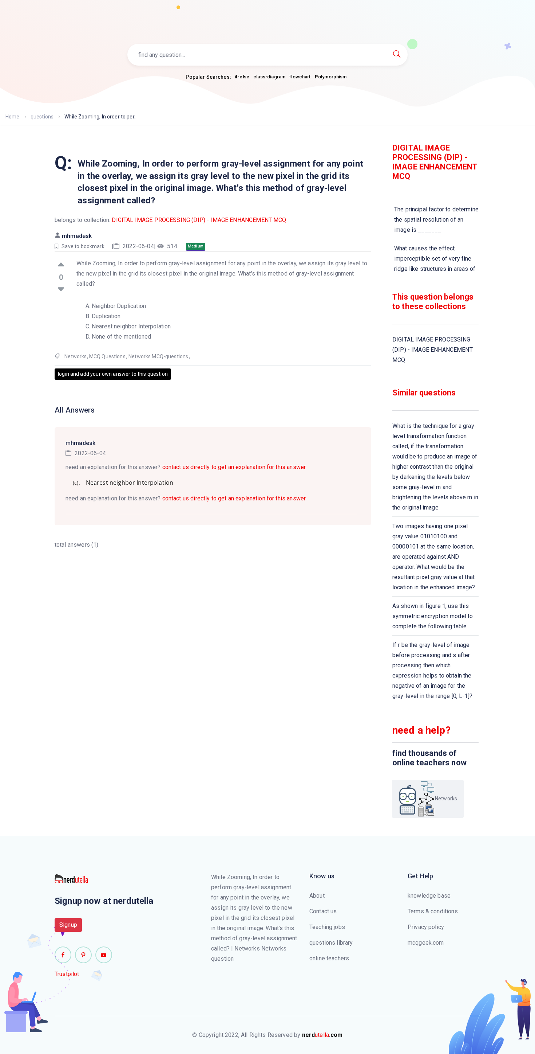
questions (42, 117)
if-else (242, 76)
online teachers (329, 958)
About (317, 895)
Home (12, 117)
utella (322, 1034)
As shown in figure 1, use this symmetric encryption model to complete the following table (432, 616)
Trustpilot (67, 974)
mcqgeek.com (426, 942)
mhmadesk (77, 236)
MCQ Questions (107, 356)
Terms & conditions (433, 911)
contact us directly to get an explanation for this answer (234, 467)
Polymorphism (331, 76)
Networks (75, 356)
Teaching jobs (327, 927)
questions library (331, 942)
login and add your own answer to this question (113, 374)
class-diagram (269, 76)
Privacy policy (426, 927)
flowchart (299, 76)
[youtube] (103, 954)
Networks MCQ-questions (158, 356)
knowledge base (429, 895)
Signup (68, 924)
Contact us (323, 911)
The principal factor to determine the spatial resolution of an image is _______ (436, 219)
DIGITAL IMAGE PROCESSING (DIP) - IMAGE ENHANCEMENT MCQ (199, 219)
